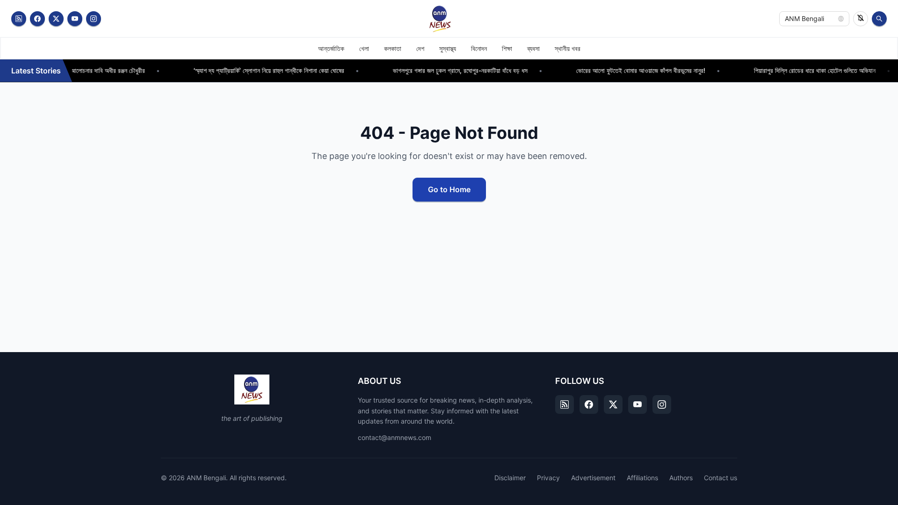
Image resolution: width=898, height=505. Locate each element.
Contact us (720, 478)
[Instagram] (93, 18)
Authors (681, 478)
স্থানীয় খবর (567, 48)
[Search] (879, 18)
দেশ (420, 48)
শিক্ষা (507, 48)
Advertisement (593, 478)
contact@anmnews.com (394, 437)
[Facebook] (37, 18)
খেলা (364, 48)
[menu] (449, 48)
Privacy (548, 478)
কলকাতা (392, 48)
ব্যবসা (533, 48)
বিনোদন (479, 48)
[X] (613, 404)
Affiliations (642, 478)
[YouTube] (74, 18)
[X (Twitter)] (56, 18)
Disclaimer (510, 478)
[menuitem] (331, 48)
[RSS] (18, 18)
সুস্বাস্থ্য (447, 48)
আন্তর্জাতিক (331, 48)
